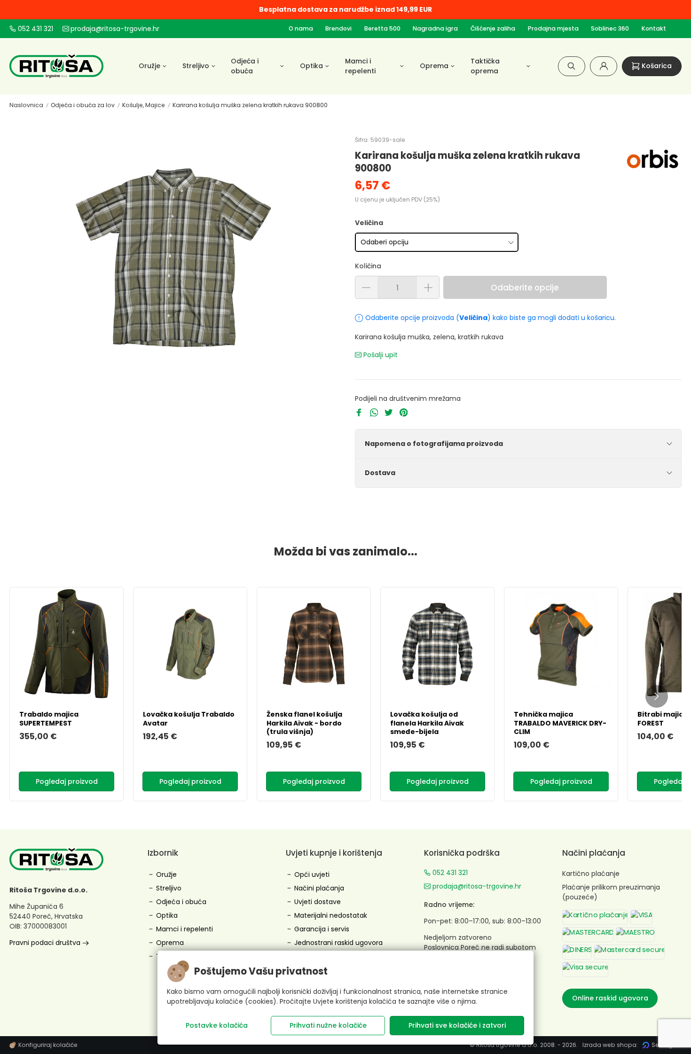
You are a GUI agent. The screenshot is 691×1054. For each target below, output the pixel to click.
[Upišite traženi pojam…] (571, 66)
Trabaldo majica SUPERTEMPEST (49, 718)
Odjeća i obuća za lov (83, 105)
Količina (368, 266)
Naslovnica (26, 105)
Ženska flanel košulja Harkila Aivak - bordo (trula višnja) (304, 723)
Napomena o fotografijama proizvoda (434, 443)
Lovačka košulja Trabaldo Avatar (189, 718)
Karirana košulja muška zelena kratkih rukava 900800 (250, 105)
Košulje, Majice (143, 105)
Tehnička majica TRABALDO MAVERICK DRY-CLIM (560, 723)
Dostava (380, 472)
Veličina (369, 222)
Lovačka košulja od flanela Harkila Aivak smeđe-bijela (427, 723)
